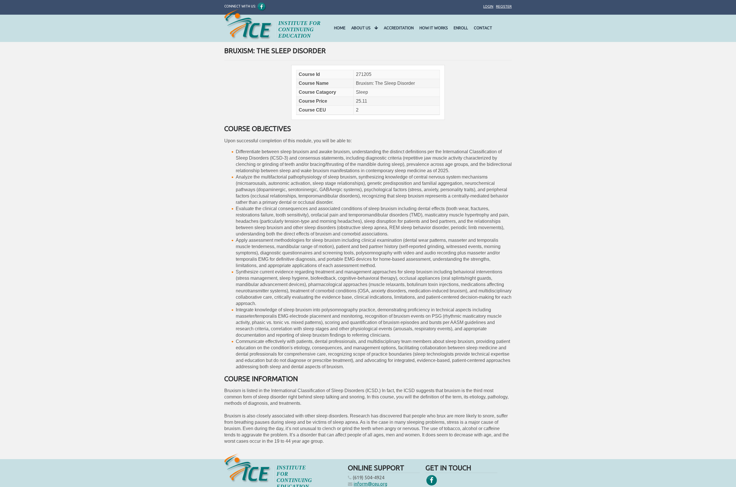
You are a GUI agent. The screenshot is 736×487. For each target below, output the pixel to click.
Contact (483, 28)
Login (488, 6)
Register (504, 6)
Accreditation (399, 28)
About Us (361, 28)
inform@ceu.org (370, 483)
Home (340, 28)
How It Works (433, 28)
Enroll (461, 28)
